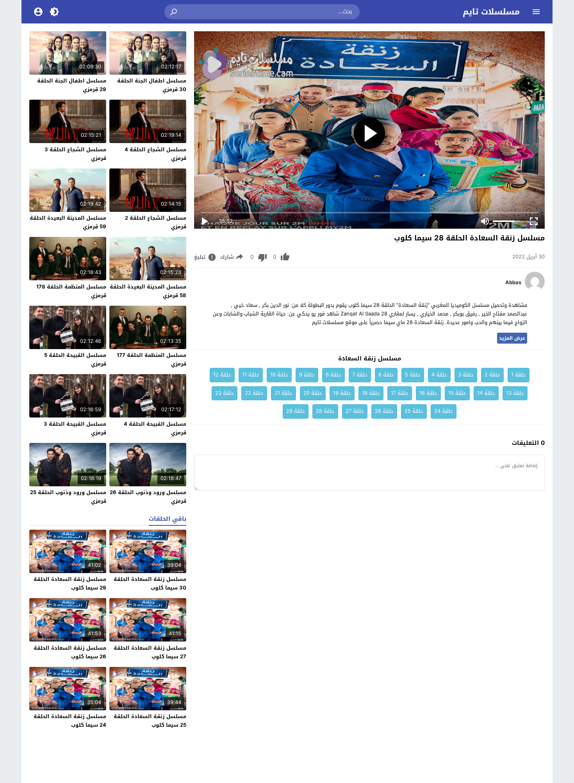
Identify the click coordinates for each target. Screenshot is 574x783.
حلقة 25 (414, 411)
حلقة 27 (355, 411)
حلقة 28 (325, 411)
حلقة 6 (386, 375)
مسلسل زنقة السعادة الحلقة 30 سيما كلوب (150, 583)
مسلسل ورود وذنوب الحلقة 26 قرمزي (148, 496)
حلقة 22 (254, 393)
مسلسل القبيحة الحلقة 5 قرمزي (75, 359)
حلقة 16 (428, 393)
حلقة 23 (224, 393)
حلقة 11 (250, 375)
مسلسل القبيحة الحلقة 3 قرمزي (75, 428)
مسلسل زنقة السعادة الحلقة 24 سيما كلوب (70, 720)
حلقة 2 (492, 375)
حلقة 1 (518, 375)
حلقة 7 (359, 375)
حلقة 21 (283, 393)
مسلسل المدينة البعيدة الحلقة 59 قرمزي (68, 222)
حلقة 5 (413, 375)
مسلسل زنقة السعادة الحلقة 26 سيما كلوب (70, 652)
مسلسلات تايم (491, 12)
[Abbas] (535, 289)
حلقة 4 (439, 375)
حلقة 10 (279, 375)
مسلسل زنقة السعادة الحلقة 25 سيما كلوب (150, 720)
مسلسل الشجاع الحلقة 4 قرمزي (155, 154)
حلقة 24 (443, 411)
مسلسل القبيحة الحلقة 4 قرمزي (155, 428)
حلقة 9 (307, 375)
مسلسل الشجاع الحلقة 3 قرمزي (75, 154)
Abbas (513, 283)
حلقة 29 (295, 411)
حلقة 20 (312, 393)
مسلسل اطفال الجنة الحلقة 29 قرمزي (71, 85)
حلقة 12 (222, 375)
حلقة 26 (384, 411)
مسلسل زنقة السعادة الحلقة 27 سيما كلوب (150, 652)
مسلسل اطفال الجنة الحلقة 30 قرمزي (151, 85)
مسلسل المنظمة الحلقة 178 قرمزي (71, 291)
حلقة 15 (457, 393)
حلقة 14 (486, 393)
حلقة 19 (342, 393)
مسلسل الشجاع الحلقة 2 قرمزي (155, 222)
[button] (174, 11)
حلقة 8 (333, 375)
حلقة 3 (466, 375)
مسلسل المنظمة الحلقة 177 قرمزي (151, 359)
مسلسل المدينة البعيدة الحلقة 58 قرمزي (148, 291)
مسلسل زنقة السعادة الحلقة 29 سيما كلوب (70, 583)
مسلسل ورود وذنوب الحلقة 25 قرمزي (68, 496)
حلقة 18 (371, 393)
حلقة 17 (399, 393)
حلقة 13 (515, 393)
